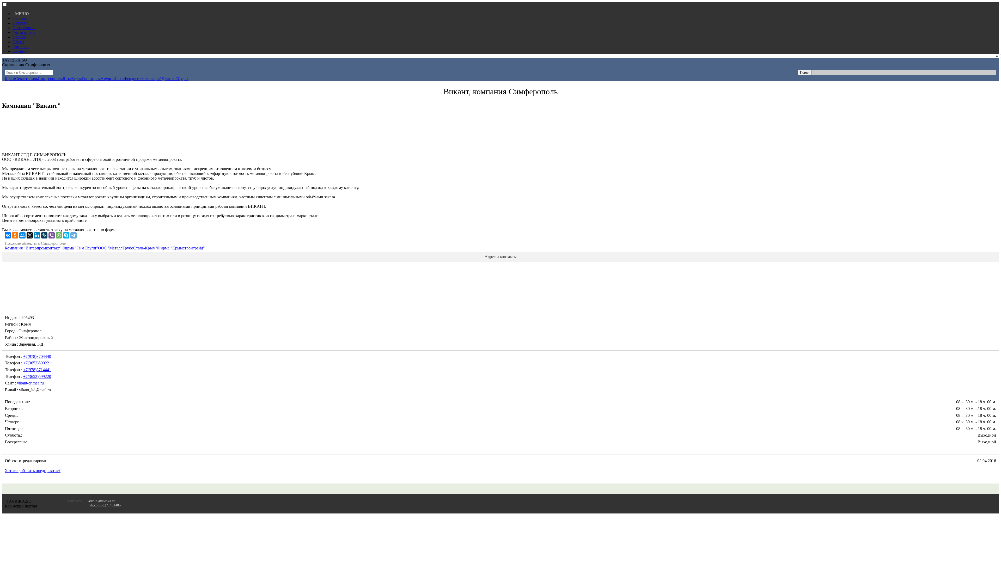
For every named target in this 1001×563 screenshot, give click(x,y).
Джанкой (170, 78)
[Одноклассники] (15, 235)
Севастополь (26, 78)
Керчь (76, 78)
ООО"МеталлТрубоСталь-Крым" (127, 248)
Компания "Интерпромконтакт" (33, 248)
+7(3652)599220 (37, 376)
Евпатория (91, 78)
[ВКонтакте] (8, 235)
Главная (20, 18)
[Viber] (51, 235)
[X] (30, 235)
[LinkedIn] (37, 235)
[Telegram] (73, 235)
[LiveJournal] (44, 235)
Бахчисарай (151, 78)
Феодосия (132, 78)
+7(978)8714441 (37, 370)
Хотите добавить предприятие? (32, 470)
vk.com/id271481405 (105, 505)
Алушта (108, 78)
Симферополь (50, 78)
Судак (183, 78)
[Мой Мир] (22, 235)
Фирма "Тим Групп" (80, 248)
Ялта (67, 78)
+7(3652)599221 (37, 363)
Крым (10, 78)
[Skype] (66, 235)
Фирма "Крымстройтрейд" (181, 248)
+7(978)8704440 (37, 356)
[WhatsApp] (59, 235)
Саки (119, 78)
